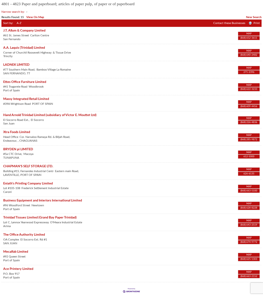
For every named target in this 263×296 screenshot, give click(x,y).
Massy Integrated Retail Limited (26, 98)
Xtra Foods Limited (16, 132)
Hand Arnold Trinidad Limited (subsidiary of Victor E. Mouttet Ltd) (49, 115)
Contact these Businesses (229, 23)
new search (254, 17)
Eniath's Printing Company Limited (28, 183)
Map (249, 34)
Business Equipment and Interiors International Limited (42, 200)
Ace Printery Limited (18, 268)
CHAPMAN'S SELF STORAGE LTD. (28, 166)
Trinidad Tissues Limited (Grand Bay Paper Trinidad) (40, 217)
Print (257, 23)
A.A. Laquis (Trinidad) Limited (24, 47)
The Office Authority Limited (24, 234)
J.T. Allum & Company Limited (24, 30)
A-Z (19, 23)
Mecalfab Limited (15, 251)
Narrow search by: (13, 11)
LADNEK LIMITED (16, 64)
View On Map (35, 17)
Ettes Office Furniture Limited (24, 81)
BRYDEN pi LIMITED (18, 149)
